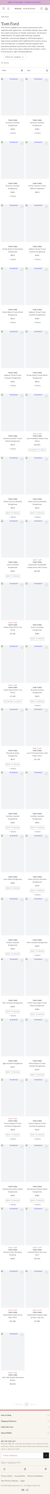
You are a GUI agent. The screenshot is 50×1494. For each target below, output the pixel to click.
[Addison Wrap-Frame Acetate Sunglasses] (37, 223)
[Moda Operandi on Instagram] (4, 1469)
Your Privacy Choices (9, 1481)
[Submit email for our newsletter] (46, 1455)
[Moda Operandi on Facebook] (25, 1469)
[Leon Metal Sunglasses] (12, 853)
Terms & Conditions (35, 1476)
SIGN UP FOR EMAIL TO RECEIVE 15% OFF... (25, 2)
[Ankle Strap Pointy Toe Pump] (12, 601)
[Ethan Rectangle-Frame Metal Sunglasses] (37, 977)
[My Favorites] (41, 8)
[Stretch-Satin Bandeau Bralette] (12, 1226)
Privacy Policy (6, 1476)
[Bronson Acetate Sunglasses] (12, 97)
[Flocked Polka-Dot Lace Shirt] (37, 1226)
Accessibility (19, 1476)
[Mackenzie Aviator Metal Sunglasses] (12, 1163)
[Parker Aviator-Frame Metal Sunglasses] (37, 160)
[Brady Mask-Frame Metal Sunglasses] (12, 223)
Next (32, 1404)
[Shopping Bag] (46, 8)
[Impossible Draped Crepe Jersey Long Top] (37, 1289)
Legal (22, 1481)
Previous (19, 1404)
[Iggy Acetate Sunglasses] (12, 1037)
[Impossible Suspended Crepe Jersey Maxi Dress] (37, 539)
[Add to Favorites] (21, 80)
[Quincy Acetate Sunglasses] (37, 601)
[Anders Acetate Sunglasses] (12, 916)
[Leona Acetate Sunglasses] (12, 539)
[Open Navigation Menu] (3, 8)
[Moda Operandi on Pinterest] (45, 1469)
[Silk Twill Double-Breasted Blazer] (12, 1351)
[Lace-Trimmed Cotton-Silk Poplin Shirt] (37, 727)
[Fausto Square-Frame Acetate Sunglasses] (12, 1097)
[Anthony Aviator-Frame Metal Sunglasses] (12, 412)
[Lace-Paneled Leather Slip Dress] (37, 412)
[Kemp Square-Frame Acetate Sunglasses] (37, 1037)
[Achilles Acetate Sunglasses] (12, 790)
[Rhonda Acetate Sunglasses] (37, 664)
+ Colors (12, 133)
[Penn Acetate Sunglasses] (37, 916)
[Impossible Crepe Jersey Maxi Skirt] (12, 1289)
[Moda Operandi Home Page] (25, 8)
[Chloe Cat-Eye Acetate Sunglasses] (12, 475)
